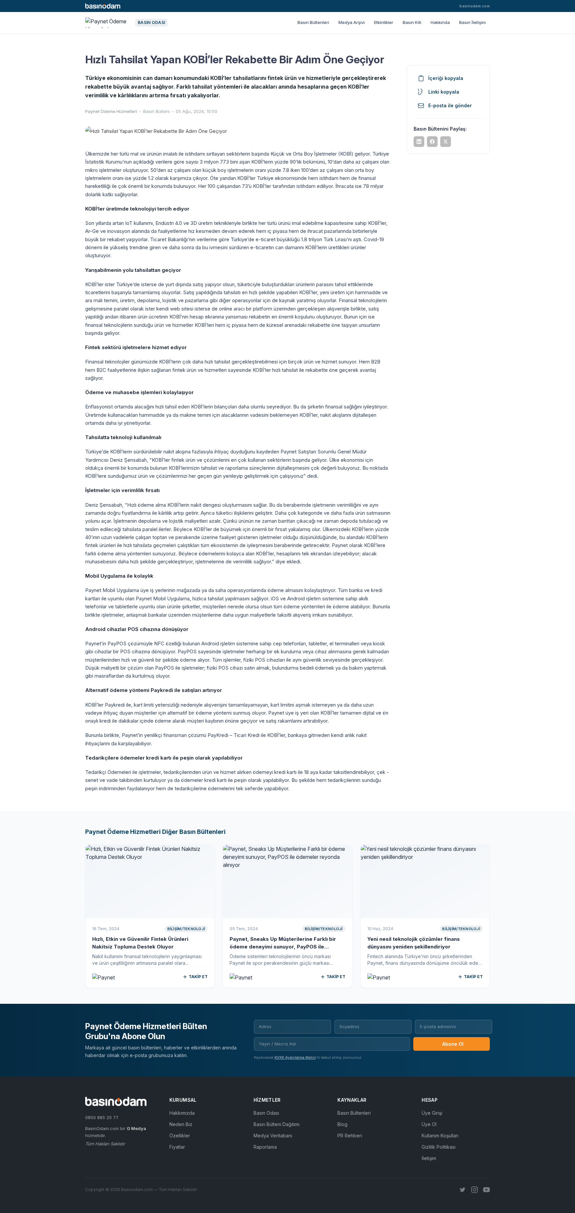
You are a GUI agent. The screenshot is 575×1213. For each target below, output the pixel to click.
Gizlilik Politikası (439, 1147)
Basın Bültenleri (313, 22)
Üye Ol (429, 1124)
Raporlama (265, 1147)
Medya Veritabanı (273, 1135)
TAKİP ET (198, 976)
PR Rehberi (349, 1135)
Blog (342, 1124)
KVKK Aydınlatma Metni (295, 1057)
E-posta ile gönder (450, 105)
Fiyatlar (177, 1147)
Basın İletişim (472, 22)
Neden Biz (180, 1124)
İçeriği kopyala (445, 78)
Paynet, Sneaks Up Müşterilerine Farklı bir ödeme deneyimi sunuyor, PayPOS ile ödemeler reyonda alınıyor (283, 946)
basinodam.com (475, 6)
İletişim (429, 1158)
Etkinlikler (383, 22)
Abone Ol (453, 1044)
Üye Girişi (432, 1113)
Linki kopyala (443, 92)
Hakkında (440, 22)
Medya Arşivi (351, 22)
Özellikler (179, 1135)
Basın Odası (266, 1113)
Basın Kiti (412, 22)
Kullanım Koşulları (440, 1135)
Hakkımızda (182, 1113)
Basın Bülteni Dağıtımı (276, 1124)
